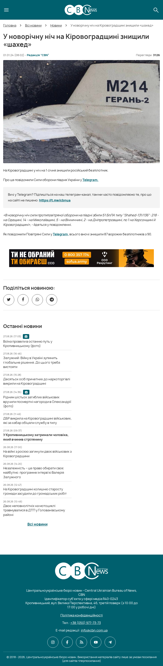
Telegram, (61, 234)
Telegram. (90, 180)
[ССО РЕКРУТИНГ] (81, 258)
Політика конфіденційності (81, 615)
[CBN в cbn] (81, 642)
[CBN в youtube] (95, 642)
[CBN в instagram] (52, 642)
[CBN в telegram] (110, 642)
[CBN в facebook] (67, 642)
